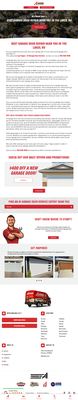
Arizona (43, 319)
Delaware (61, 319)
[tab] (39, 207)
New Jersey (62, 329)
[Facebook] (64, 393)
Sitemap (5, 364)
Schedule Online (47, 7)
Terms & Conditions (43, 393)
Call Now (31, 7)
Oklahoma (44, 334)
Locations (6, 358)
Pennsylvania (63, 334)
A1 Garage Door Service (36, 56)
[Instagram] (69, 393)
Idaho (42, 324)
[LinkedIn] (74, 393)
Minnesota (44, 329)
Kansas (61, 324)
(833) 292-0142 (19, 320)
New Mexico (44, 331)
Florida (43, 321)
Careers (5, 351)
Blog (4, 361)
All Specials (39, 191)
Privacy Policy (30, 393)
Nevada (61, 326)
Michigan (43, 326)
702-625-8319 (65, 56)
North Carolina (63, 331)
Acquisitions (7, 354)
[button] (70, 397)
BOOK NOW (39, 27)
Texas (42, 336)
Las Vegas (21, 56)
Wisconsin (44, 338)
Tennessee (62, 336)
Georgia (61, 321)
